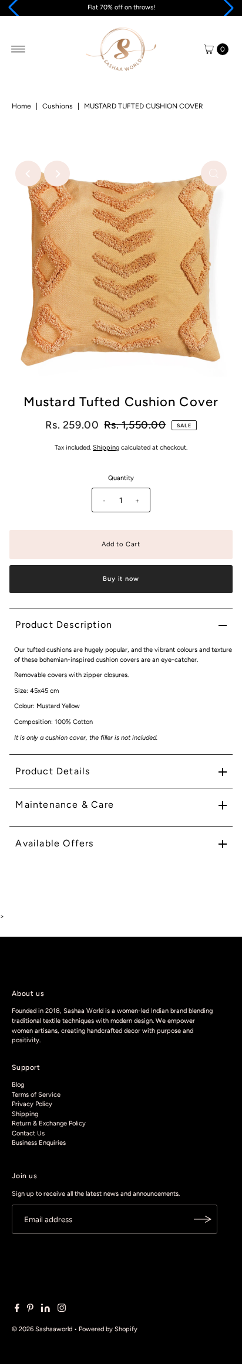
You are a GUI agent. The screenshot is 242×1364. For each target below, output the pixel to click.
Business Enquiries (39, 1143)
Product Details (52, 771)
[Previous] (28, 173)
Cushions (57, 106)
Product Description (63, 624)
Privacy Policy (32, 1104)
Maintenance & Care (64, 804)
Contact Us (28, 1133)
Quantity (121, 478)
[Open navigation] (18, 49)
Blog (18, 1085)
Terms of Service (36, 1094)
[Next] (57, 173)
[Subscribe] (202, 1219)
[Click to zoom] (214, 173)
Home (21, 106)
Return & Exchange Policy (49, 1123)
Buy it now (121, 579)
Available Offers (54, 843)
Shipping (106, 447)
